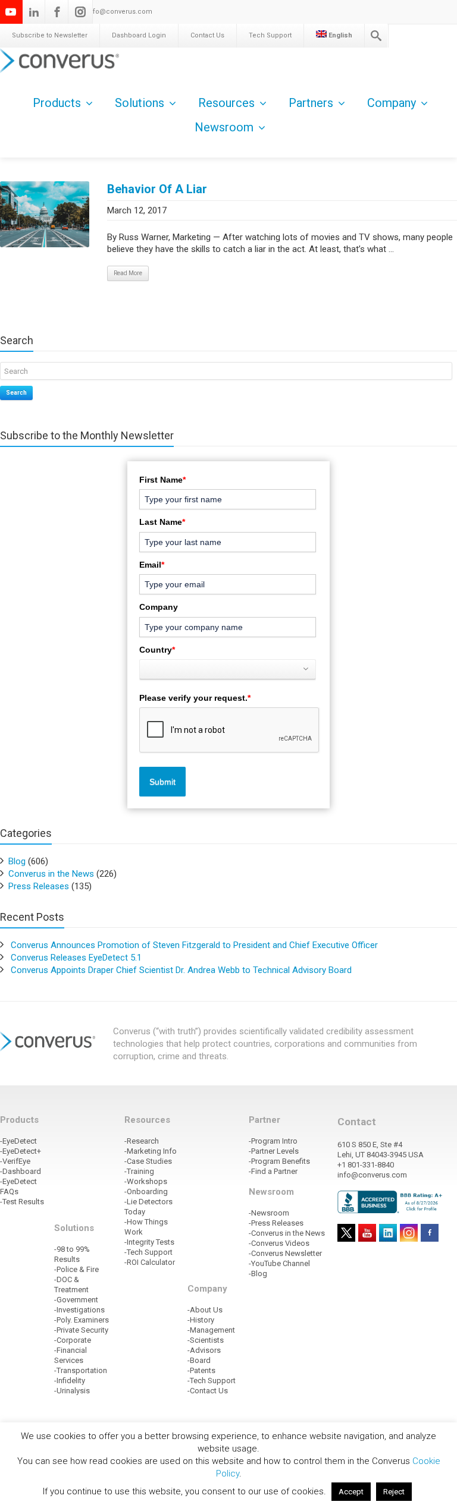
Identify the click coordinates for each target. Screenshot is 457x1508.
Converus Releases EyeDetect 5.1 (76, 957)
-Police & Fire (76, 1269)
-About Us (205, 1309)
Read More (128, 273)
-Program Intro (273, 1140)
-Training (139, 1171)
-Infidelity (69, 1380)
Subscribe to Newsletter (49, 35)
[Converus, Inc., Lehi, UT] (391, 1202)
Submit (162, 781)
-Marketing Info (150, 1151)
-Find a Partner (273, 1171)
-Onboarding (146, 1191)
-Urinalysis (72, 1390)
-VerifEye (15, 1161)
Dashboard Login (139, 35)
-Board (199, 1360)
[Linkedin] (34, 12)
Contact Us (207, 35)
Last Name (162, 522)
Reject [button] (394, 1491)
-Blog (258, 1273)
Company (158, 607)
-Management (211, 1330)
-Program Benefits (279, 1161)
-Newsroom (269, 1212)
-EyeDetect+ (20, 1151)
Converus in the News (51, 873)
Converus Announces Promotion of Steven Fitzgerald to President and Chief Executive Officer (194, 945)
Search (16, 392)
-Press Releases (276, 1223)
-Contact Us (207, 1390)
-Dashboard (20, 1171)
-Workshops (145, 1181)
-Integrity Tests (149, 1242)
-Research (141, 1140)
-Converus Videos (279, 1243)
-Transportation (80, 1370)
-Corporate (72, 1340)
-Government (76, 1299)
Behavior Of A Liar (157, 189)
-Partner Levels (274, 1151)
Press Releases (38, 886)
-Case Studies (148, 1161)
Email (151, 564)
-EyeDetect (18, 1140)
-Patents (201, 1370)
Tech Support (270, 35)
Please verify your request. (195, 698)
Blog (17, 861)
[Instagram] (80, 12)
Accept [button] (351, 1491)
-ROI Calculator (149, 1262)
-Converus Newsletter (285, 1253)
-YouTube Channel (279, 1263)
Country (157, 649)
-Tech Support (148, 1252)
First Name (162, 479)
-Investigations (79, 1309)
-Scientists (205, 1340)
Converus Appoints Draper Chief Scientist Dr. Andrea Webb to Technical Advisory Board (181, 970)
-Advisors (204, 1350)
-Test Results (22, 1201)
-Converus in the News (287, 1233)
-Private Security (81, 1330)
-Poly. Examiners (81, 1319)
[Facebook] (57, 12)
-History (200, 1319)
